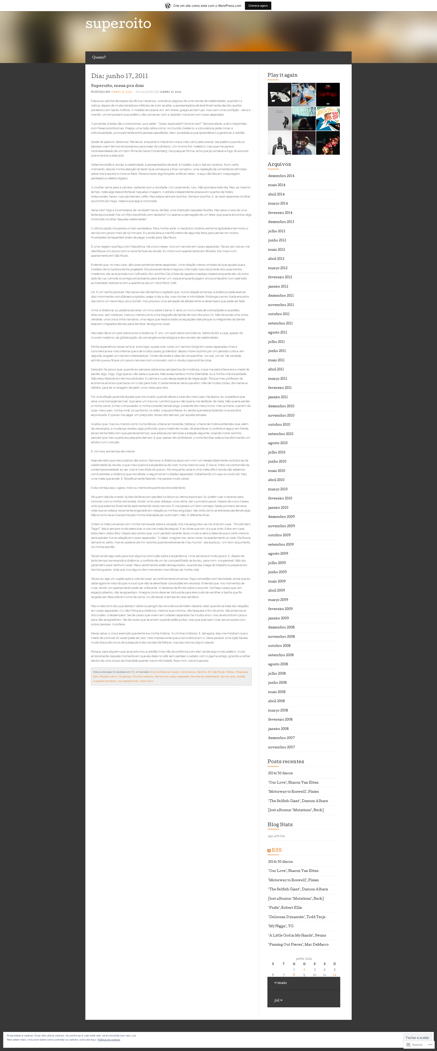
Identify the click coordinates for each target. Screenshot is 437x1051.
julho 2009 (277, 563)
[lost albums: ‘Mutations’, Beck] (296, 810)
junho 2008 (277, 683)
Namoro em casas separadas (172, 676)
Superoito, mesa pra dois (117, 86)
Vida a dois (146, 681)
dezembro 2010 (281, 406)
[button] (279, 94)
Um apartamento (128, 681)
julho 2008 (277, 674)
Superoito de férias (104, 681)
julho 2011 (276, 342)
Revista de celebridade (205, 676)
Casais (175, 672)
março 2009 (278, 600)
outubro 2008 (279, 646)
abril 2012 (276, 259)
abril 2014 (276, 194)
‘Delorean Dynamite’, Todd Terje (296, 917)
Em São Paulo (216, 672)
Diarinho (202, 672)
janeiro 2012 (278, 287)
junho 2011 (277, 351)
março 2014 (278, 203)
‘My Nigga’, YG (281, 926)
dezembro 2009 (281, 517)
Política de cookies (109, 1039)
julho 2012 (276, 231)
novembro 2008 (281, 637)
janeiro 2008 (278, 729)
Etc (133, 672)
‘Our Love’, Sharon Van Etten (293, 783)
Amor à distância (160, 672)
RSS (277, 850)
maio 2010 (276, 471)
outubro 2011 (279, 314)
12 (334, 975)
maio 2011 (276, 360)
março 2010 (278, 489)
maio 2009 (277, 581)
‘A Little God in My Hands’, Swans (297, 935)
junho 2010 (277, 461)
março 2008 (278, 710)
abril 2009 (276, 591)
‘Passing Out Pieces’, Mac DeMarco (298, 945)
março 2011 (277, 379)
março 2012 (277, 268)
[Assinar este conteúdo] (269, 850)
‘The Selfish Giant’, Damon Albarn (298, 801)
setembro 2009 (281, 545)
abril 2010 (276, 480)
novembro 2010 (281, 416)
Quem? (99, 58)
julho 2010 (276, 452)
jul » (278, 1001)
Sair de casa (228, 676)
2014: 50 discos (280, 773)
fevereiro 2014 (280, 213)
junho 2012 (277, 240)
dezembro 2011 (281, 296)
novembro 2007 (281, 747)
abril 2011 (276, 369)
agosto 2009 (278, 554)
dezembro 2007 (281, 738)
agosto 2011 (277, 332)
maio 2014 (276, 185)
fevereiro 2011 (280, 388)
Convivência (187, 672)
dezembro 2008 (281, 627)
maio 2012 (276, 250)
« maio (280, 983)
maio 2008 (277, 692)
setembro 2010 (280, 434)
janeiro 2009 (278, 618)
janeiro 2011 (278, 397)
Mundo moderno (143, 676)
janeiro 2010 (278, 508)
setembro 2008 (281, 655)
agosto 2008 (278, 664)
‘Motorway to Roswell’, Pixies (293, 792)
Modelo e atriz (108, 676)
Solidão (240, 676)
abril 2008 (276, 701)
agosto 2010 (278, 443)
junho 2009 (277, 572)
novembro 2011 (281, 305)
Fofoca (230, 672)
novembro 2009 (281, 526)
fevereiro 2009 (280, 609)
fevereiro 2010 (280, 498)
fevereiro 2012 (280, 277)
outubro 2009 (279, 535)
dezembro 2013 (281, 222)
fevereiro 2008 (280, 720)
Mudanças (124, 676)
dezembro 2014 (281, 176)
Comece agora (258, 5)
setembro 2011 (280, 323)
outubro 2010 (279, 425)
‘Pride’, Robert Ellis (285, 908)
